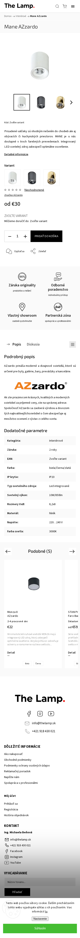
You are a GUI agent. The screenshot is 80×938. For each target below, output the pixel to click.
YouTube (51, 714)
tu (46, 911)
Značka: (13, 195)
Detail (11, 653)
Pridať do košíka (46, 236)
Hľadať (17, 892)
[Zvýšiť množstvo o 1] (25, 236)
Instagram (40, 714)
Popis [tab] (16, 344)
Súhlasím (40, 928)
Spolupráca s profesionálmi (21, 783)
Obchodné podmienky (17, 760)
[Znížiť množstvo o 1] (10, 236)
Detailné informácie (16, 154)
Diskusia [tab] (33, 344)
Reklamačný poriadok (17, 771)
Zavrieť (66, 262)
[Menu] (73, 6)
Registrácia (11, 810)
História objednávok (16, 815)
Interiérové (56, 441)
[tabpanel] (33, 614)
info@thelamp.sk (44, 723)
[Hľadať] (57, 6)
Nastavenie (40, 918)
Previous (8, 551)
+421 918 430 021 (43, 731)
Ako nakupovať (13, 754)
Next (72, 551)
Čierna (38, 663)
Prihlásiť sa (11, 804)
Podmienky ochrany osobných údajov (27, 766)
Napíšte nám (11, 777)
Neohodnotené (34, 189)
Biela (27, 663)
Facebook (29, 714)
